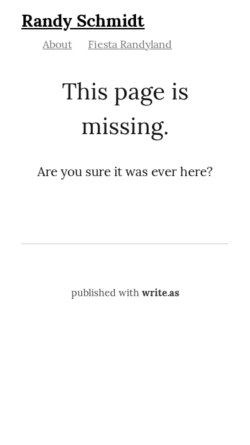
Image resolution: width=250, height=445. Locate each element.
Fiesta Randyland (130, 44)
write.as (160, 293)
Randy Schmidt (83, 20)
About (57, 44)
